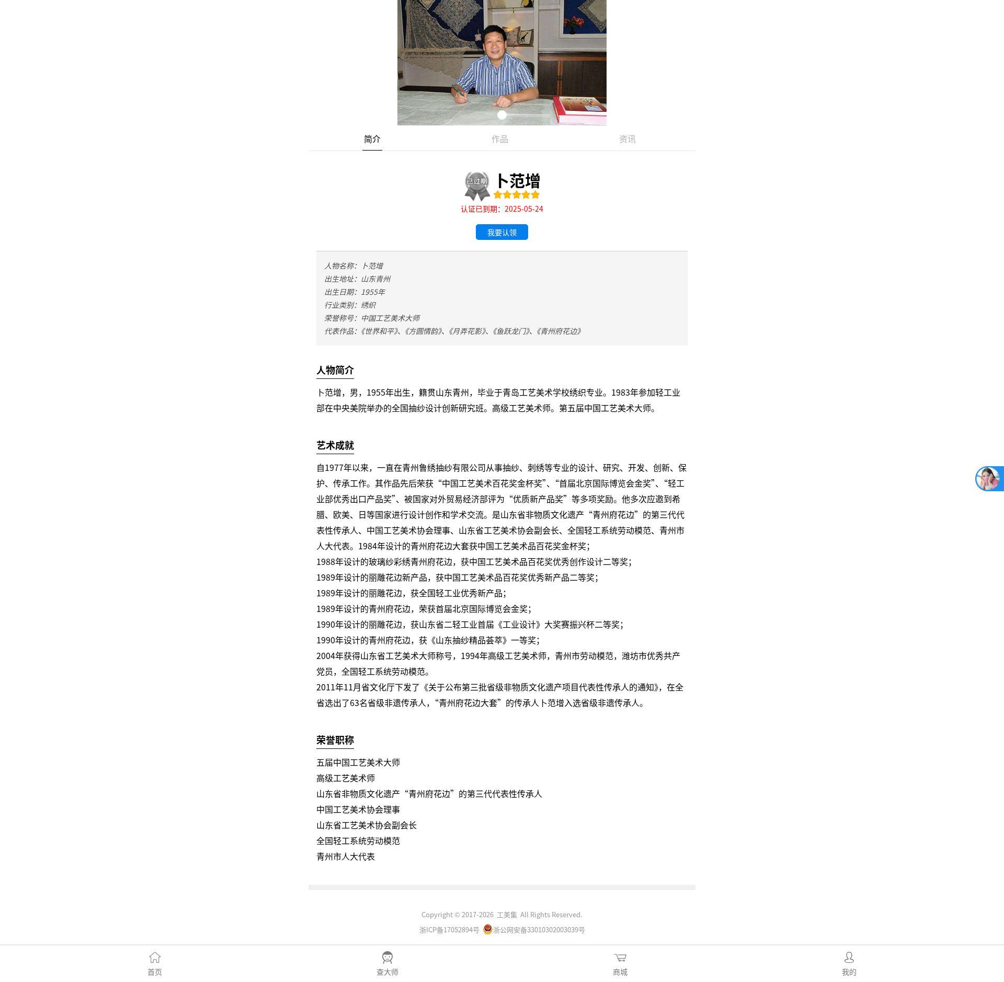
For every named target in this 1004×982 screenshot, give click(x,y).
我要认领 (502, 232)
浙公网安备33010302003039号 (539, 929)
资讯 (627, 138)
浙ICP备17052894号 (449, 929)
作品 (500, 138)
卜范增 (517, 179)
